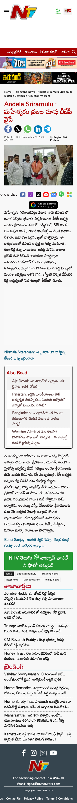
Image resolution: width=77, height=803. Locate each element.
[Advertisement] (38, 313)
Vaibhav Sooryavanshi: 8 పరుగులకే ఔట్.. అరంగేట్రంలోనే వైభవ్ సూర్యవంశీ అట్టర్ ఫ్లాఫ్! (34, 676)
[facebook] (8, 129)
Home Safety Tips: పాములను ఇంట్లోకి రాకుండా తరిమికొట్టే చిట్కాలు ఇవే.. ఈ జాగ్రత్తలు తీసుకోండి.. (37, 704)
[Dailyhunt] (69, 196)
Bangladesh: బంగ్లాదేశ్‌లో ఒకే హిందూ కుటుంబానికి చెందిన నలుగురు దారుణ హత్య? (38, 418)
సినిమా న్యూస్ (48, 51)
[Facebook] (22, 196)
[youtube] (53, 753)
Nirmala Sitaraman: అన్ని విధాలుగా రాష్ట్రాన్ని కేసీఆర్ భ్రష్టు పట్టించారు (34, 355)
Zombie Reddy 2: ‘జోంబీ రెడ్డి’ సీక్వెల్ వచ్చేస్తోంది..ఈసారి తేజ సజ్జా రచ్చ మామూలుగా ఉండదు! (34, 598)
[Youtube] (46, 196)
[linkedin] (38, 129)
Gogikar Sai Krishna (58, 138)
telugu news (52, 579)
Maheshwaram (32, 579)
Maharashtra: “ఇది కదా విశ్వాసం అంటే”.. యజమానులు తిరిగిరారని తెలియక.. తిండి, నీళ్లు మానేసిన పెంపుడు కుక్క (34, 720)
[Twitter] (38, 196)
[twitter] (18, 129)
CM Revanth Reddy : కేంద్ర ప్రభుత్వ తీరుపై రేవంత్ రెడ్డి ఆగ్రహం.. (34, 642)
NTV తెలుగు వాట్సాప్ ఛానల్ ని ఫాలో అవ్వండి (38, 561)
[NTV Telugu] (23, 11)
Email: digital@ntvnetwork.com (38, 784)
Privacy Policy (33, 798)
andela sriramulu (26, 573)
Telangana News (24, 92)
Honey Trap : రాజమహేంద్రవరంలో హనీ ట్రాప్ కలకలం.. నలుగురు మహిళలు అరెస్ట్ (35, 656)
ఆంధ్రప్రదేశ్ (14, 51)
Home (8, 92)
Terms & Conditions (59, 798)
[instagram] (33, 753)
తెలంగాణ (31, 51)
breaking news (49, 573)
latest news (12, 579)
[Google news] (53, 196)
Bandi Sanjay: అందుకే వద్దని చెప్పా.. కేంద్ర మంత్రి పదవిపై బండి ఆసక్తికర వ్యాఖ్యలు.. (37, 542)
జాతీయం (67, 51)
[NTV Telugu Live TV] (68, 11)
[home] (2, 51)
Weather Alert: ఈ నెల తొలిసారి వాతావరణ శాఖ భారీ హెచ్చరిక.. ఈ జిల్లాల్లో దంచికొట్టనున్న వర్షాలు (39, 437)
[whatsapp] (28, 129)
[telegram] (48, 129)
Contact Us (13, 798)
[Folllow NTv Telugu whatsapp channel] (58, 11)
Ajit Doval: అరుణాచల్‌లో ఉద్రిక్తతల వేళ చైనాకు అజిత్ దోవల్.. (38, 383)
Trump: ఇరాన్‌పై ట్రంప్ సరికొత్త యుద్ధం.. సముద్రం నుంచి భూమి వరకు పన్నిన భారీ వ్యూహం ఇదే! (37, 628)
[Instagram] (30, 196)
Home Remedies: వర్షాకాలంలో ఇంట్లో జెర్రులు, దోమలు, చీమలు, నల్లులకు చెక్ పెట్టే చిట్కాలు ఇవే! (36, 690)
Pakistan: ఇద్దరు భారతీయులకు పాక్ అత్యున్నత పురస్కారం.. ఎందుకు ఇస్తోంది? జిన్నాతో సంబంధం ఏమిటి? (38, 400)
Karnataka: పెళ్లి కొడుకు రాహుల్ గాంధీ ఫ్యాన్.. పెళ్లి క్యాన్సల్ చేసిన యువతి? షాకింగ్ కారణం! (37, 736)
